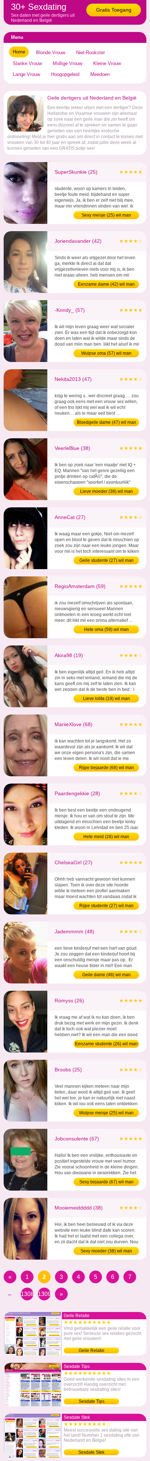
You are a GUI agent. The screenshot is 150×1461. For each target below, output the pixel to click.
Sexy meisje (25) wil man (106, 215)
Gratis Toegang (113, 10)
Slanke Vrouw (27, 63)
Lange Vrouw (26, 74)
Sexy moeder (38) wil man (106, 1250)
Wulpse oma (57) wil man (106, 353)
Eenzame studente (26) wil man (106, 1043)
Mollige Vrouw (67, 63)
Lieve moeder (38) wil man (106, 491)
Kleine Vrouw (107, 63)
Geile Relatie (91, 1350)
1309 (44, 1294)
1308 (27, 1294)
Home (19, 52)
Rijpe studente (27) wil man (106, 905)
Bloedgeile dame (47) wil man (106, 422)
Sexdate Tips (91, 1401)
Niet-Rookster (90, 52)
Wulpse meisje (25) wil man (106, 1112)
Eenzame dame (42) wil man (106, 284)
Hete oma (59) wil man (106, 629)
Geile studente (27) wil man (106, 560)
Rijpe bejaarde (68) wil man (106, 767)
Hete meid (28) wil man (106, 836)
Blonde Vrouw (50, 52)
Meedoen (100, 74)
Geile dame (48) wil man (106, 974)
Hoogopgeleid (65, 74)
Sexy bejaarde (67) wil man (106, 1181)
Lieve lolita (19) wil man (106, 698)
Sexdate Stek (91, 1452)
